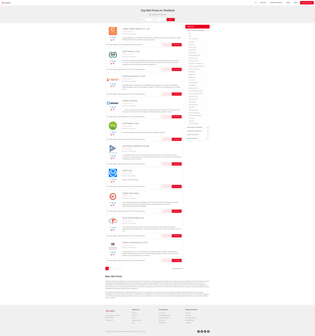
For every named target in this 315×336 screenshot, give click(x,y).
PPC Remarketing (194, 69)
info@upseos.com (109, 320)
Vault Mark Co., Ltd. (131, 51)
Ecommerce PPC (194, 61)
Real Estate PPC (193, 99)
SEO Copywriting (193, 110)
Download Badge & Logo (164, 315)
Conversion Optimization (196, 93)
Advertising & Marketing (194, 127)
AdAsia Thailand (129, 101)
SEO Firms (187, 312)
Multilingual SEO (193, 82)
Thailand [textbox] (143, 19)
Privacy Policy (142, 331)
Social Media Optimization (196, 91)
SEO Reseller (192, 102)
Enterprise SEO (193, 58)
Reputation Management (196, 63)
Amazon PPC (192, 50)
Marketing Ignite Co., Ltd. (133, 76)
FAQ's (133, 317)
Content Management (195, 115)
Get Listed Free (162, 322)
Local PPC (191, 44)
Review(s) (133, 34)
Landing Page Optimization (196, 66)
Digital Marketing (189, 320)
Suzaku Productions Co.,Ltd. (134, 242)
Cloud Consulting (193, 123)
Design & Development (194, 131)
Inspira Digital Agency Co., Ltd (136, 29)
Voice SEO (191, 80)
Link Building (192, 52)
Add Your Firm (307, 2)
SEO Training (192, 85)
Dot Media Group (130, 123)
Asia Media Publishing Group (135, 146)
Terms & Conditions (132, 331)
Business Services (192, 134)
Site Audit (191, 118)
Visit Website (176, 44)
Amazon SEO (192, 47)
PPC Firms (188, 315)
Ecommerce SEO (194, 39)
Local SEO (191, 41)
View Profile (166, 44)
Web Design (188, 322)
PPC (190, 36)
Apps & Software (192, 138)
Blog (288, 2)
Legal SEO (192, 121)
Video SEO (192, 107)
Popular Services (276, 2)
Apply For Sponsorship (164, 317)
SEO (190, 33)
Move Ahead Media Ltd (133, 218)
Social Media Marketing (190, 317)
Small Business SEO (194, 55)
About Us (134, 312)
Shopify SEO (192, 74)
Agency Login (162, 320)
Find (170, 19)
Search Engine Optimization (196, 30)
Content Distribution (194, 113)
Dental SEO (192, 71)
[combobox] (146, 20)
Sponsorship (162, 312)
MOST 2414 (127, 171)
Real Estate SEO (193, 96)
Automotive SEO (193, 88)
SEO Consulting (193, 104)
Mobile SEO (192, 77)
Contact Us (134, 315)
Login (295, 2)
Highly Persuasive (130, 193)
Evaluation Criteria (136, 320)
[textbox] (160, 19)
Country (263, 2)
